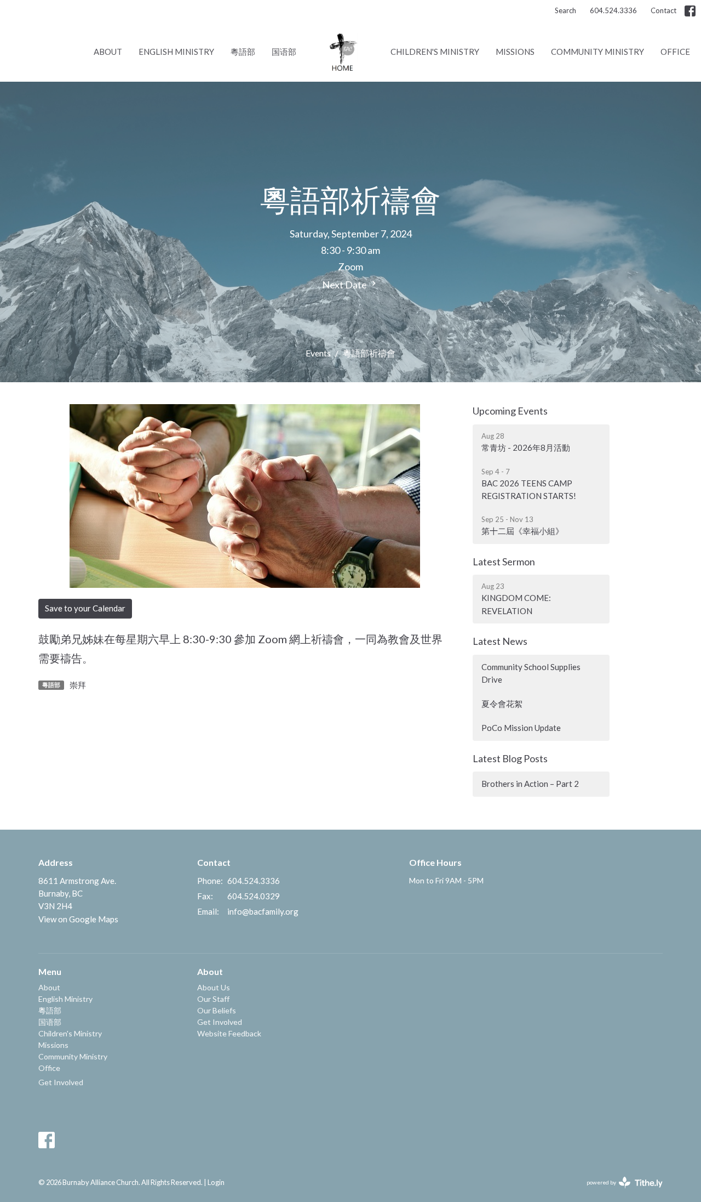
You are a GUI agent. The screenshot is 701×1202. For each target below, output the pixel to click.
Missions (515, 51)
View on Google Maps (78, 919)
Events (318, 353)
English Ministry (176, 51)
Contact (663, 10)
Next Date (345, 285)
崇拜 (78, 685)
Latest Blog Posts (510, 758)
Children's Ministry (434, 51)
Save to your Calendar (85, 608)
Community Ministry (597, 51)
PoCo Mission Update (521, 728)
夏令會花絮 (501, 703)
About (108, 51)
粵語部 (243, 51)
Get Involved (60, 1082)
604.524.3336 (613, 10)
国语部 (284, 51)
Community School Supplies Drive (531, 673)
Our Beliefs (216, 1010)
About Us (213, 987)
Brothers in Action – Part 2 (530, 784)
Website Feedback (229, 1033)
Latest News (500, 641)
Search (565, 10)
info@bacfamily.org (262, 911)
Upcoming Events (510, 411)
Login (216, 1182)
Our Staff (213, 998)
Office (675, 51)
